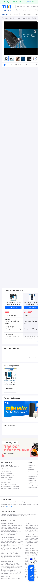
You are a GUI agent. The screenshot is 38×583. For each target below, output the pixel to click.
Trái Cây (3, 539)
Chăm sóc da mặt (6, 563)
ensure (34, 514)
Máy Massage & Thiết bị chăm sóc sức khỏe (11, 566)
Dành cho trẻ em (9, 547)
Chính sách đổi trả (6, 480)
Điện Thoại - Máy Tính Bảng (10, 553)
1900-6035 (9, 465)
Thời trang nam (29, 534)
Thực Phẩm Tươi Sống (8, 537)
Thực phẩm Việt (15, 541)
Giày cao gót (28, 550)
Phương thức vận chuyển (7, 475)
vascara (3, 514)
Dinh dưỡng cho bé (10, 530)
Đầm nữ (31, 525)
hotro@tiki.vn (15, 486)
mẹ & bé (31, 10)
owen (29, 514)
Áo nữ (26, 525)
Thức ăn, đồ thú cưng (9, 548)
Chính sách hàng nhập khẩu (8, 484)
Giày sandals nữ (34, 552)
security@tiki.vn (14, 488)
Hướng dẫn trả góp (6, 482)
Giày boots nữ (30, 553)
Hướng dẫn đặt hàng (6, 473)
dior (8, 514)
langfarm (9, 515)
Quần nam (35, 536)
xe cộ (26, 10)
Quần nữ (36, 525)
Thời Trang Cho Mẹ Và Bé (8, 525)
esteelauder (13, 514)
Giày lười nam (28, 560)
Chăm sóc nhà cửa (11, 550)
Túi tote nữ (34, 571)
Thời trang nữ (29, 523)
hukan (14, 515)
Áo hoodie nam (32, 539)
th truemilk (20, 514)
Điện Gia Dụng (6, 576)
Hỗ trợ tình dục (15, 572)
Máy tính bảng (8, 558)
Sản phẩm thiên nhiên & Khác (10, 568)
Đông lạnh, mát (13, 542)
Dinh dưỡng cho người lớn (11, 531)
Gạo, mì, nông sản (10, 544)
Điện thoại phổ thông (9, 556)
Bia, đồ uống (7, 545)
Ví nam (26, 576)
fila (21, 515)
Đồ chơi (18, 525)
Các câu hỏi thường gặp (7, 469)
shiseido (3, 515)
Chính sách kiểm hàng (7, 477)
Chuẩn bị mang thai (10, 534)
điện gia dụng (19, 10)
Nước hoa (7, 572)
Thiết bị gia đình (15, 578)
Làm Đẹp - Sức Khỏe (7, 561)
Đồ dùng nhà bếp (6, 578)
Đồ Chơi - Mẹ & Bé (7, 523)
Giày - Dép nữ (29, 548)
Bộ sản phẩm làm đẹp (11, 572)
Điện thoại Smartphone (7, 555)
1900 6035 (9, 506)
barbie (25, 514)
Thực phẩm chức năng (10, 564)
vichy (18, 515)
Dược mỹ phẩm (16, 573)
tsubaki (25, 515)
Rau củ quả (7, 541)
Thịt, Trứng (10, 539)
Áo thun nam (28, 536)
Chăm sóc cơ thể (9, 566)
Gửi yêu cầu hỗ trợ (6, 471)
